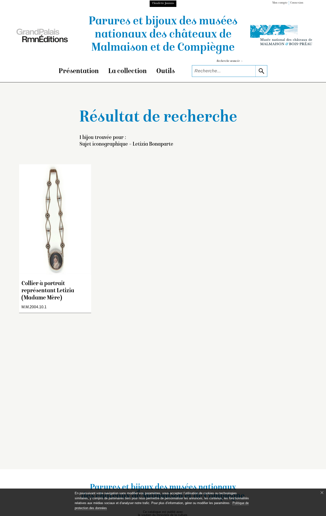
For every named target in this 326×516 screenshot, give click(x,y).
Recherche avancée (229, 61)
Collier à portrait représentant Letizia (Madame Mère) (47, 291)
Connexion (296, 3)
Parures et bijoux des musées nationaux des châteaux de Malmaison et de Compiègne (163, 35)
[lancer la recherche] (261, 71)
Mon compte (280, 3)
